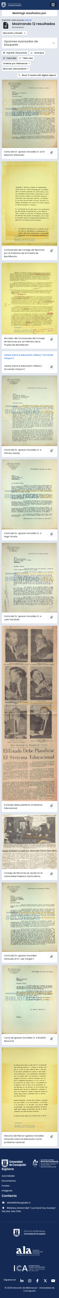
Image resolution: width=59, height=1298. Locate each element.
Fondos (5, 1185)
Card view (11, 58)
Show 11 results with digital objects (38, 75)
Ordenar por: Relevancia (15, 63)
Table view (27, 58)
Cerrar (28, 20)
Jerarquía (38, 52)
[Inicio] (13, 4)
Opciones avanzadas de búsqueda (21, 43)
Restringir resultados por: (29, 13)
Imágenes (7, 1190)
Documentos (9, 1180)
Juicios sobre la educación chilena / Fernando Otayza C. (28, 356)
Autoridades (8, 1175)
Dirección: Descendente (15, 68)
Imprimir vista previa (16, 52)
